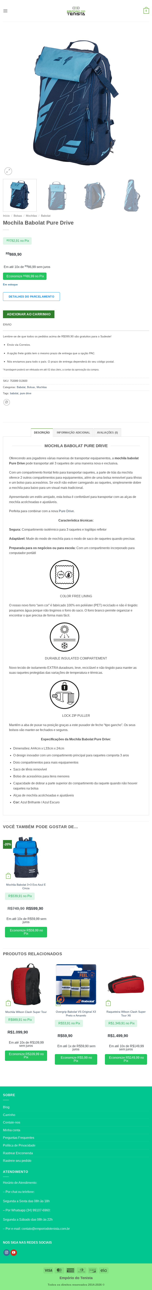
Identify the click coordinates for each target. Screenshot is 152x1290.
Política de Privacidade (19, 1145)
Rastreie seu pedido (17, 1160)
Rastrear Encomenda (18, 1153)
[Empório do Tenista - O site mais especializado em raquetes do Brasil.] (76, 11)
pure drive (25, 393)
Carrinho (9, 1115)
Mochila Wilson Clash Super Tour (26, 1011)
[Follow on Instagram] (6, 1252)
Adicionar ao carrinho (29, 314)
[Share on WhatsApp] (6, 402)
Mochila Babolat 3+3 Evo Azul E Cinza (26, 886)
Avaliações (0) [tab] (107, 432)
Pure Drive (66, 511)
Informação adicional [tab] (73, 432)
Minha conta (11, 1130)
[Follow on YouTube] (13, 1252)
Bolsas (18, 215)
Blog (6, 1107)
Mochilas (31, 215)
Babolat (45, 215)
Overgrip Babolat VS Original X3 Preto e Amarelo (76, 1013)
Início (6, 215)
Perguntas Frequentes (18, 1137)
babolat (14, 393)
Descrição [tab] (42, 432)
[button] (5, 11)
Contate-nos (11, 1122)
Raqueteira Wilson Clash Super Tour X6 (126, 1013)
